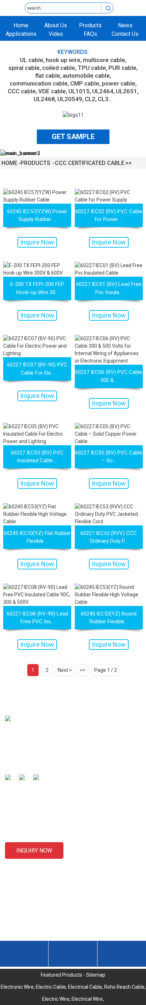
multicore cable (104, 59)
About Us (55, 25)
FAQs (90, 34)
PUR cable (122, 67)
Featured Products (61, 975)
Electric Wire (55, 999)
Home (20, 25)
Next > (65, 670)
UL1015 (79, 91)
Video (56, 34)
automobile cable (86, 75)
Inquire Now (37, 242)
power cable (118, 83)
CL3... (105, 99)
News (125, 25)
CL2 (90, 99)
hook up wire (63, 59)
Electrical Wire (87, 999)
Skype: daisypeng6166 (42, 938)
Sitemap (95, 975)
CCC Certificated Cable (89, 163)
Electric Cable (51, 987)
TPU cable (92, 67)
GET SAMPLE (73, 136)
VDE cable (52, 91)
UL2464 (102, 91)
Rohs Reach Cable (124, 987)
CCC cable (22, 91)
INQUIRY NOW (34, 850)
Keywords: (73, 52)
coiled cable (58, 67)
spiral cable (24, 67)
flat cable (47, 75)
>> (82, 670)
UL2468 (44, 99)
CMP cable (84, 83)
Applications (21, 34)
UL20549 (69, 99)
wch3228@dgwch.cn (40, 926)
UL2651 (126, 91)
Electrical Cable (85, 987)
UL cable (31, 59)
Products (90, 25)
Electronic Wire (17, 987)
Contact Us (125, 34)
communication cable (39, 83)
